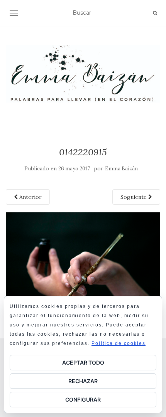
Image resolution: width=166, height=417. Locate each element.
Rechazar (83, 381)
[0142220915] (83, 263)
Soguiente (134, 196)
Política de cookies (118, 343)
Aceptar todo (83, 362)
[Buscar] (155, 13)
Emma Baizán (121, 168)
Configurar (83, 399)
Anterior (30, 196)
